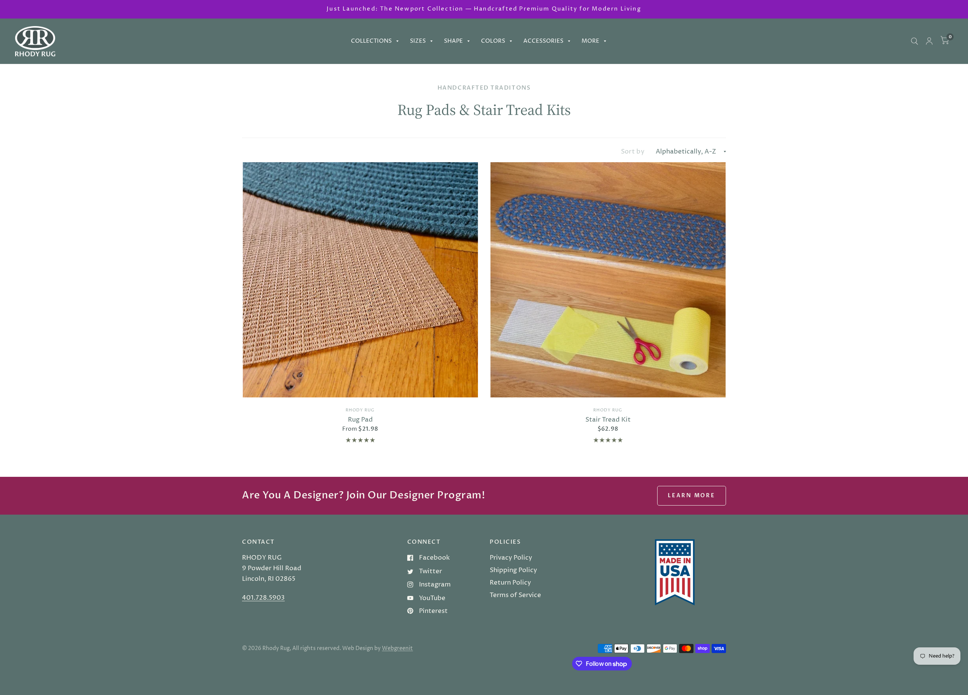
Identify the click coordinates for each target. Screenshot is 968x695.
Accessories (543, 41)
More (590, 41)
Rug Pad (360, 420)
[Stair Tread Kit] (608, 279)
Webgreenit (397, 648)
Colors (493, 41)
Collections (371, 41)
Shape (453, 41)
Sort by (632, 151)
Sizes (418, 41)
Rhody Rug (360, 410)
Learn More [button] (691, 495)
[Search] (914, 41)
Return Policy (510, 583)
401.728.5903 (263, 598)
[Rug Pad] (360, 279)
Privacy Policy (511, 558)
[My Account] (929, 41)
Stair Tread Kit (608, 420)
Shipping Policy (513, 570)
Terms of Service (515, 595)
